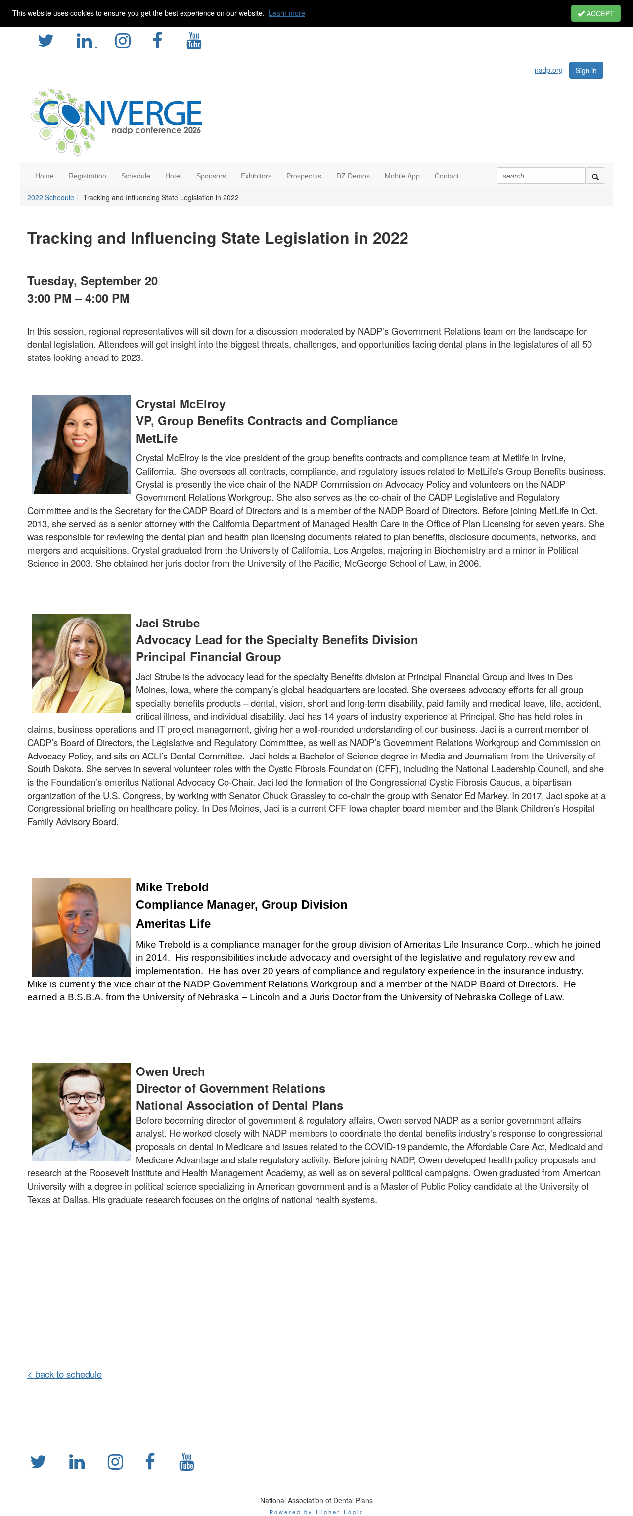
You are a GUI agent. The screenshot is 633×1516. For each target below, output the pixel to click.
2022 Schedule (50, 197)
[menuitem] (551, 68)
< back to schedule (64, 1373)
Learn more (287, 13)
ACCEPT (599, 13)
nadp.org (549, 70)
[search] (595, 175)
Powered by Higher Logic (317, 1512)
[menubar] (551, 68)
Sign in (586, 70)
